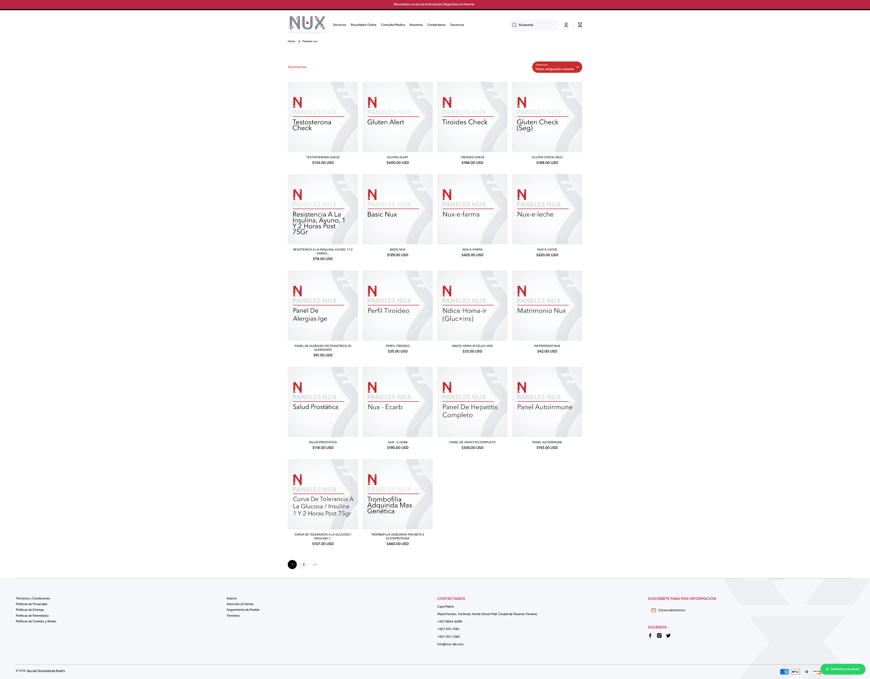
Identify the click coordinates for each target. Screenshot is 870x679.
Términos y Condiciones (33, 598)
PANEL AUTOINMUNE (547, 442)
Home (291, 41)
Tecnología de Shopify (51, 670)
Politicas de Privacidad (31, 604)
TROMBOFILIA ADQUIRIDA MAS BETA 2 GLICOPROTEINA (397, 536)
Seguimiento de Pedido (243, 610)
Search (232, 598)
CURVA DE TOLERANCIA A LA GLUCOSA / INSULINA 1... (323, 536)
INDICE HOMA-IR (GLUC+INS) (472, 346)
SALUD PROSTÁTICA (323, 442)
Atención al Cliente (240, 604)
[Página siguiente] (313, 564)
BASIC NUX (397, 249)
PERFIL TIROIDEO (398, 346)
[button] (580, 25)
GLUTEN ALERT (397, 157)
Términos (233, 616)
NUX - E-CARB (397, 442)
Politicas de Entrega (30, 610)
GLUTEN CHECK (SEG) (547, 157)
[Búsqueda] (513, 25)
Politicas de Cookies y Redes (36, 621)
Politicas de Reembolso (32, 616)
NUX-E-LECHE (547, 249)
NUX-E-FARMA (472, 249)
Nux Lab (32, 670)
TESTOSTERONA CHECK (323, 157)
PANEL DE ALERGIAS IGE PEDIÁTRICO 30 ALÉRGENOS (323, 347)
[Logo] (307, 25)
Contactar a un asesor (845, 669)
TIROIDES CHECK (472, 157)
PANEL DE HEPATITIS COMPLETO (472, 442)
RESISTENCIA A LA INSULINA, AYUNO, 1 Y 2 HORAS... (323, 251)
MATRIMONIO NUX (547, 346)
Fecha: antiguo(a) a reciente (555, 69)
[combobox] (534, 25)
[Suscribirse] (848, 610)
